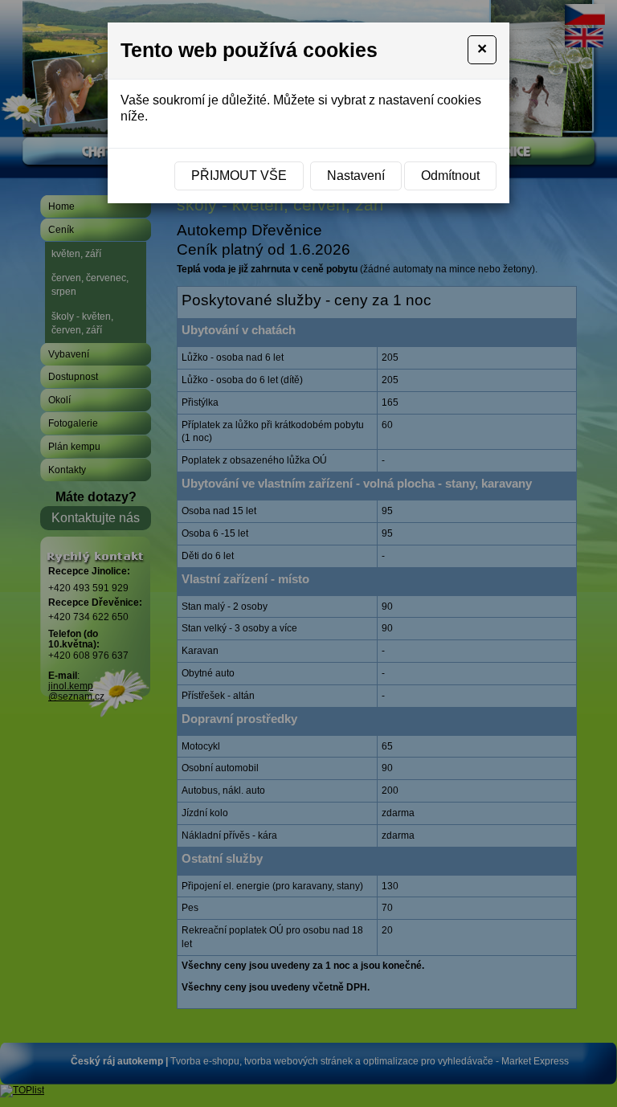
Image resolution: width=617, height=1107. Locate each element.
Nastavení (356, 175)
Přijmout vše (239, 175)
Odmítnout (450, 175)
